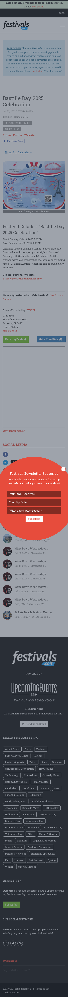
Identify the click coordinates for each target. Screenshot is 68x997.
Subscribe (34, 518)
